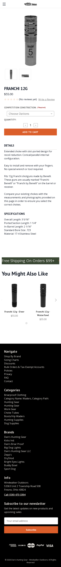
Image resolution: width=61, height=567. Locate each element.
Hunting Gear (11, 405)
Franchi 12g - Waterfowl (43, 313)
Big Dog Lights (12, 447)
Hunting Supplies (13, 419)
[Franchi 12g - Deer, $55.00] (14, 295)
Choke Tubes (11, 412)
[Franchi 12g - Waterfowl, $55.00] (43, 295)
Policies (8, 370)
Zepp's (8, 454)
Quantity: (10, 119)
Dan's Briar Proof (14, 444)
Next (56, 301)
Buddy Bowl (10, 465)
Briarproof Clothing (15, 395)
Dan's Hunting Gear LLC (17, 451)
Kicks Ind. (9, 440)
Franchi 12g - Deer (14, 311)
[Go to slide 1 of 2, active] (26, 323)
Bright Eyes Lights (14, 461)
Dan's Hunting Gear (15, 437)
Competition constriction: (25, 107)
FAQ (6, 377)
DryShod (9, 458)
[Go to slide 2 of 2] (31, 323)
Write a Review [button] (46, 99)
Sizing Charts (11, 360)
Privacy (8, 374)
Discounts (9, 363)
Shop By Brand (12, 356)
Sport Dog (10, 468)
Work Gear (10, 409)
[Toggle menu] (4, 4)
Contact (8, 381)
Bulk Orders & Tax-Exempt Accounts (24, 367)
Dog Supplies (11, 423)
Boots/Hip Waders (14, 416)
